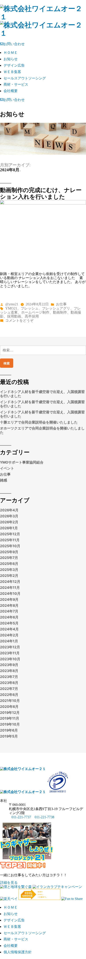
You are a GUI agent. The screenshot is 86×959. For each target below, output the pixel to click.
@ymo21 (11, 304)
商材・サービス (16, 84)
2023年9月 (9, 665)
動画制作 (60, 312)
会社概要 (11, 91)
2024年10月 (10, 593)
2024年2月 (9, 635)
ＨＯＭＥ (11, 52)
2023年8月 (9, 671)
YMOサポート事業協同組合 (21, 462)
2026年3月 (9, 516)
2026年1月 (9, 528)
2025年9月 (9, 552)
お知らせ (11, 59)
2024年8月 (9, 605)
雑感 (3, 480)
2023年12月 (10, 647)
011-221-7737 (21, 817)
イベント (7, 468)
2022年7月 (9, 689)
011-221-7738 (44, 817)
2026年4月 (9, 510)
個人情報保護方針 (18, 952)
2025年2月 (9, 576)
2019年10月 (10, 724)
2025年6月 (9, 564)
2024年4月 (9, 629)
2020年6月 (9, 707)
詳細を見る (9, 882)
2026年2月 (9, 522)
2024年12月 (10, 582)
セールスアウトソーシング (25, 78)
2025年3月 (9, 570)
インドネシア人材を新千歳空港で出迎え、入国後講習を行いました (42, 394)
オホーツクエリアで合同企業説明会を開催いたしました (42, 430)
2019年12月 (10, 713)
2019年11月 (9, 718)
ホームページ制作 (35, 312)
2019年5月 (9, 736)
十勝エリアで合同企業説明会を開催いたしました (39, 422)
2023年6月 (9, 683)
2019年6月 (9, 730)
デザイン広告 (14, 65)
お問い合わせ (14, 44)
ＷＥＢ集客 (12, 72)
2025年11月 (10, 540)
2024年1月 (9, 641)
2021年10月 (10, 701)
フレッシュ (29, 308)
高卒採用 (32, 316)
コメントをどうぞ (19, 320)
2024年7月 (9, 611)
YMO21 (11, 308)
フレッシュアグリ (56, 308)
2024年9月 (9, 599)
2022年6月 (9, 695)
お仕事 (61, 304)
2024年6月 (9, 617)
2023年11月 (10, 653)
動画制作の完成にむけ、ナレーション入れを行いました (41, 193)
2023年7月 (9, 677)
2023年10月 (10, 659)
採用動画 (14, 316)
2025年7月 (9, 558)
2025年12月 (10, 534)
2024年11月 (10, 587)
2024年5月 (9, 623)
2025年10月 (10, 546)
